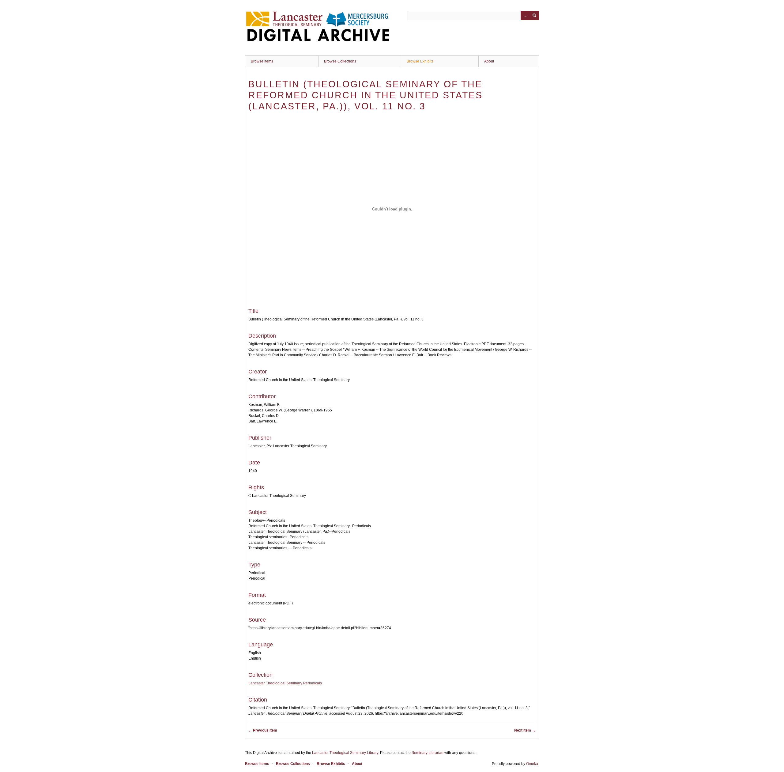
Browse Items (262, 61)
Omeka (532, 764)
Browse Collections (340, 61)
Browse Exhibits (420, 61)
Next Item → (525, 730)
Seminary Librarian (427, 753)
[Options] (525, 15)
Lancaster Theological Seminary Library (345, 753)
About (489, 61)
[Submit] (534, 15)
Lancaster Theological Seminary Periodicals (285, 683)
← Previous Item (262, 730)
